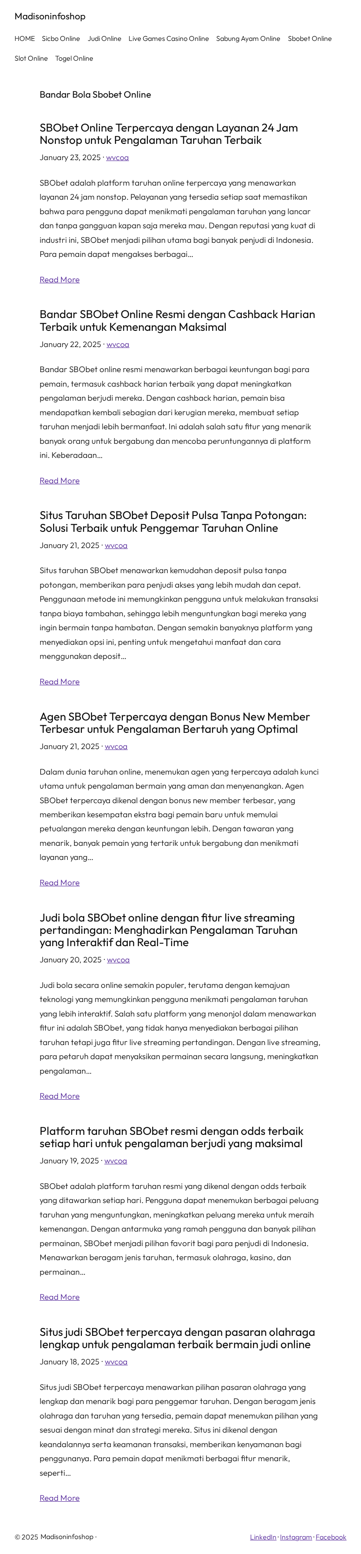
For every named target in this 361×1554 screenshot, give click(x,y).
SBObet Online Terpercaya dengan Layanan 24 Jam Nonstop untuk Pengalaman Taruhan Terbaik (169, 133)
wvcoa (117, 157)
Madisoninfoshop (50, 16)
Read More (60, 279)
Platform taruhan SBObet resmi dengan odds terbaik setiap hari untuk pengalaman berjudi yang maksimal (172, 1137)
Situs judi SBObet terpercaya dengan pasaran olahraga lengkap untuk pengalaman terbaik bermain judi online (177, 1338)
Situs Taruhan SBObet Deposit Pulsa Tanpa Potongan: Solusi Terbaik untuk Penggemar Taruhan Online (173, 521)
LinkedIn (263, 1536)
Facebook (331, 1536)
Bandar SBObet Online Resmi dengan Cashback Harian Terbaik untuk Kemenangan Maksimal (177, 320)
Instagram (296, 1536)
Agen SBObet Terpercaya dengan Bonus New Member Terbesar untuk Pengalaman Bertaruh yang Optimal (175, 722)
